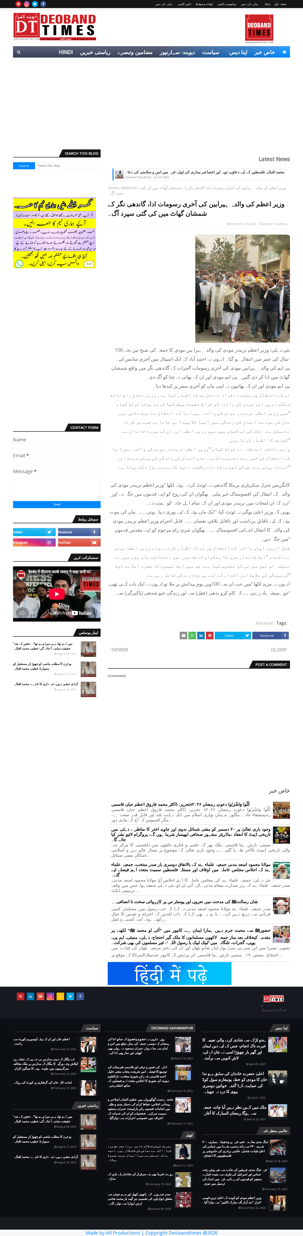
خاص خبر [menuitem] (264, 51)
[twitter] (35, 4)
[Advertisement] (151, 109)
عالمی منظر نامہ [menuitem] (267, 63)
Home (113, 187)
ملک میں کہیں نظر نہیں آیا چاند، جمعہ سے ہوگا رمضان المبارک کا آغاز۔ (234, 1110)
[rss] (60, 996)
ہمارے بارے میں (250, 4)
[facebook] (43, 4)
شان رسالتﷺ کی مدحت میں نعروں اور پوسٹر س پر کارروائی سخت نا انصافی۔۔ (184, 901)
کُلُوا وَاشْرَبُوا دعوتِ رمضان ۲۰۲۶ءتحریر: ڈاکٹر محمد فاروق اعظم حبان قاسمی (180, 804)
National (129, 187)
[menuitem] (284, 52)
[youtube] (79, 542)
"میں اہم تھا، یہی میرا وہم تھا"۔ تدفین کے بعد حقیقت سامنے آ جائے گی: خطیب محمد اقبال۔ (42, 645)
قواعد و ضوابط (204, 4)
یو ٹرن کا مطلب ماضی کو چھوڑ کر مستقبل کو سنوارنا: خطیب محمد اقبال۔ (42, 666)
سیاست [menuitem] (210, 51)
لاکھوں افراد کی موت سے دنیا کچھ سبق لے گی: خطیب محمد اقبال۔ (177, 172)
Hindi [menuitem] (66, 51)
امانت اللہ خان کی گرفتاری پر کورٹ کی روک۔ (42, 1082)
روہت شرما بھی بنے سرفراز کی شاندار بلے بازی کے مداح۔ (140, 1176)
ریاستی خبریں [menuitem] (95, 51)
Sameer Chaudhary (274, 224)
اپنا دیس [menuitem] (238, 51)
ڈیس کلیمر (184, 4)
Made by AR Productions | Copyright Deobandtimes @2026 (152, 1233)
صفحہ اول (280, 4)
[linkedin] (30, 996)
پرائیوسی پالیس (227, 4)
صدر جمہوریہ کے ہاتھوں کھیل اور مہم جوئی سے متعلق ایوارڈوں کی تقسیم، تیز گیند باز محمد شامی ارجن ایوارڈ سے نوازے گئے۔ (140, 1198)
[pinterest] (18, 4)
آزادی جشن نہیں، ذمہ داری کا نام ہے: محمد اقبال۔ (45, 684)
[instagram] (27, 4)
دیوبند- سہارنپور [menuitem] (177, 51)
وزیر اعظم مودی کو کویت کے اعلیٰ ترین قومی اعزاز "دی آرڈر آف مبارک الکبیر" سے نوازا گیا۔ (231, 1200)
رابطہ (267, 4)
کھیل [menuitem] (237, 63)
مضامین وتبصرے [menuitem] (135, 51)
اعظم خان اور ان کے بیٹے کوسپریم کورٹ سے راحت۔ (41, 1041)
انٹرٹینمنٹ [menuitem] (214, 63)
